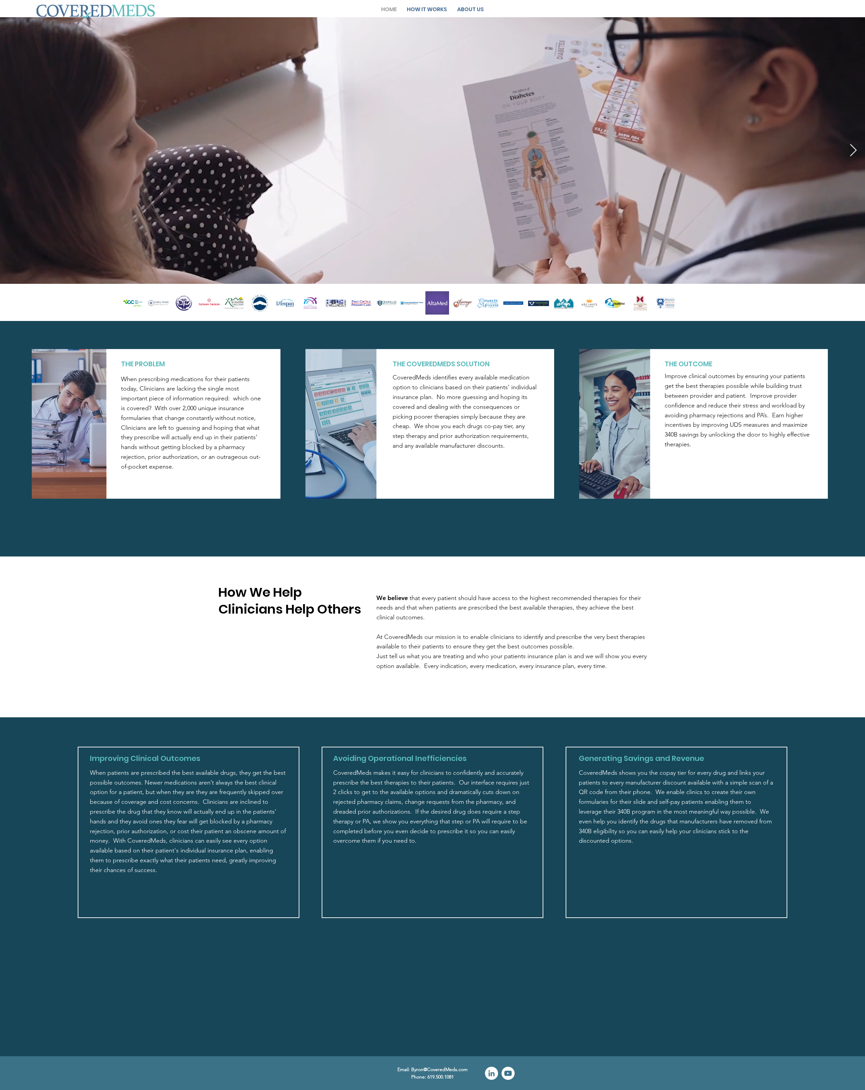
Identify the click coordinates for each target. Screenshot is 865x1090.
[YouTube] (508, 1073)
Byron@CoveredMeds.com (439, 1069)
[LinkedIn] (491, 1073)
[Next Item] (853, 150)
